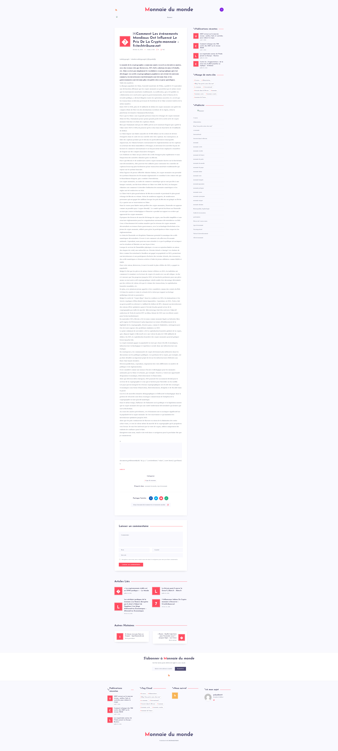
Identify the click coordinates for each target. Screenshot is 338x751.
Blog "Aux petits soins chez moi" (204, 83)
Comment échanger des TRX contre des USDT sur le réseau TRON (210, 46)
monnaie (214, 90)
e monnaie (198, 87)
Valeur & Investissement (200, 233)
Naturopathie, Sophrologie (201, 209)
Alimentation (206, 80)
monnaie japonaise (198, 184)
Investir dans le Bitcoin (202, 90)
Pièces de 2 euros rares (200, 221)
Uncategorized (197, 229)
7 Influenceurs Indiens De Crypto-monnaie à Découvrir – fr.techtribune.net (174, 602)
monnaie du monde (150, 486)
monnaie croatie (212, 94)
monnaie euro (197, 176)
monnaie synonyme (199, 196)
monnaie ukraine (198, 204)
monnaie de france (200, 97)
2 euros (197, 80)
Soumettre (180, 668)
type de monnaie (151, 480)
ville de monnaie (198, 238)
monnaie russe (197, 192)
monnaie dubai (197, 171)
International (208, 87)
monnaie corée (199, 94)
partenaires (196, 217)
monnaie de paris (198, 159)
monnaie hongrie (198, 180)
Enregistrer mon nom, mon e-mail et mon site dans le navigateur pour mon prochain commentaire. (150, 559)
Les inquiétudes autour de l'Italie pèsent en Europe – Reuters (123, 720)
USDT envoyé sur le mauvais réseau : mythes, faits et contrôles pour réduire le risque (211, 36)
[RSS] (116, 10)
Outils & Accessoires (199, 213)
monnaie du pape (198, 167)
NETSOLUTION (174, 740)
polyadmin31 (218, 695)
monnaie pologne (198, 188)
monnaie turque (198, 200)
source (122, 469)
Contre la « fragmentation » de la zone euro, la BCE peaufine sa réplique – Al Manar (211, 63)
